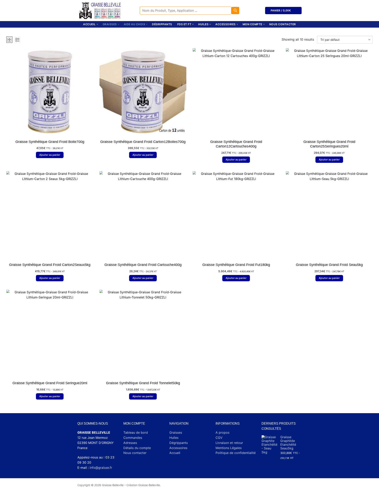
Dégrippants (178, 443)
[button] (49, 155)
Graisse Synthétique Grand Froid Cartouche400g (143, 265)
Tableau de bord (135, 432)
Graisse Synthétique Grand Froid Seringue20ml (49, 383)
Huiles (173, 438)
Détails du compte (137, 448)
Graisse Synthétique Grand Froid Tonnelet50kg (143, 383)
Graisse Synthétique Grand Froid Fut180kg (236, 265)
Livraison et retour (229, 443)
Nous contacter (134, 453)
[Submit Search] (235, 10)
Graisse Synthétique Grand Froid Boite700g (49, 142)
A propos (222, 432)
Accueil (174, 453)
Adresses (130, 443)
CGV (219, 438)
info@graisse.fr (101, 468)
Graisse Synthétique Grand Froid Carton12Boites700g (143, 142)
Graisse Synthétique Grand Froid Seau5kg (329, 265)
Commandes (132, 438)
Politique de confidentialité (236, 453)
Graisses (175, 432)
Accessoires (178, 448)
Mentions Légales (229, 448)
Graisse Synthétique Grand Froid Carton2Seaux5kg (49, 265)
